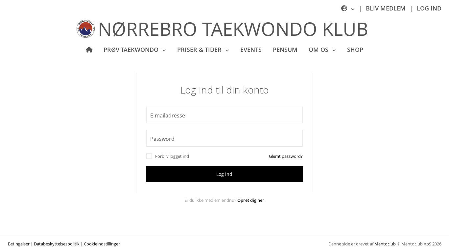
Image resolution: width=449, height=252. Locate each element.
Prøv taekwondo (132, 49)
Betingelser (19, 244)
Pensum (285, 49)
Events (251, 49)
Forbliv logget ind (172, 156)
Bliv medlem (386, 8)
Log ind (429, 8)
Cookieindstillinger (102, 244)
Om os (319, 49)
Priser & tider (200, 49)
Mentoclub (385, 244)
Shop (355, 49)
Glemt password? (286, 156)
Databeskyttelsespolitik (57, 244)
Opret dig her (250, 200)
